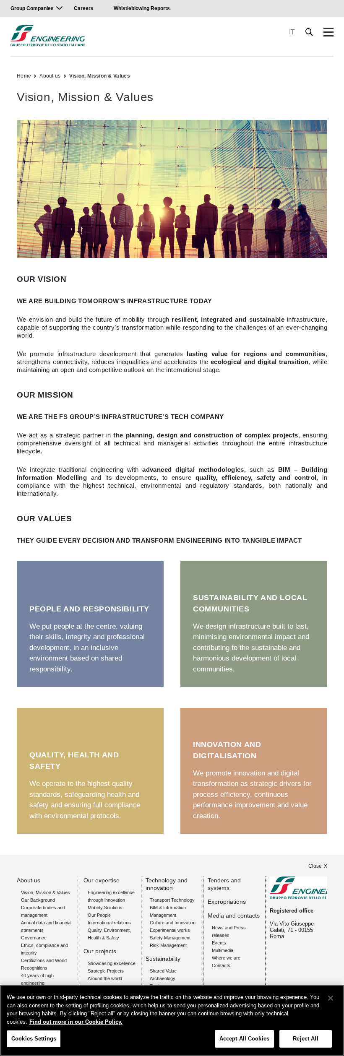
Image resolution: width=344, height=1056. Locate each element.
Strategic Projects (106, 970)
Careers (84, 8)
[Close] (330, 998)
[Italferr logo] (47, 35)
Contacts (221, 965)
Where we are (226, 957)
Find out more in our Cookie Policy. (75, 1022)
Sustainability (163, 958)
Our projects (99, 951)
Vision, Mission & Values (99, 76)
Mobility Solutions (105, 907)
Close (315, 866)
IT (292, 32)
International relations (109, 922)
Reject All (305, 1038)
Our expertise (101, 880)
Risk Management (168, 945)
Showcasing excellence (112, 963)
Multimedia (222, 950)
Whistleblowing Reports (142, 8)
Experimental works (170, 930)
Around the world (105, 978)
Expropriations (227, 901)
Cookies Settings (33, 1038)
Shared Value (163, 970)
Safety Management (170, 937)
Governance (34, 937)
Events (219, 942)
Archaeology (162, 978)
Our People (99, 915)
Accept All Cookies (244, 1038)
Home (24, 76)
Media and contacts (234, 915)
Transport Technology (172, 900)
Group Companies (32, 8)
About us (49, 76)
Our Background (38, 900)
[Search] (309, 32)
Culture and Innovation (172, 922)
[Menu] (328, 32)
